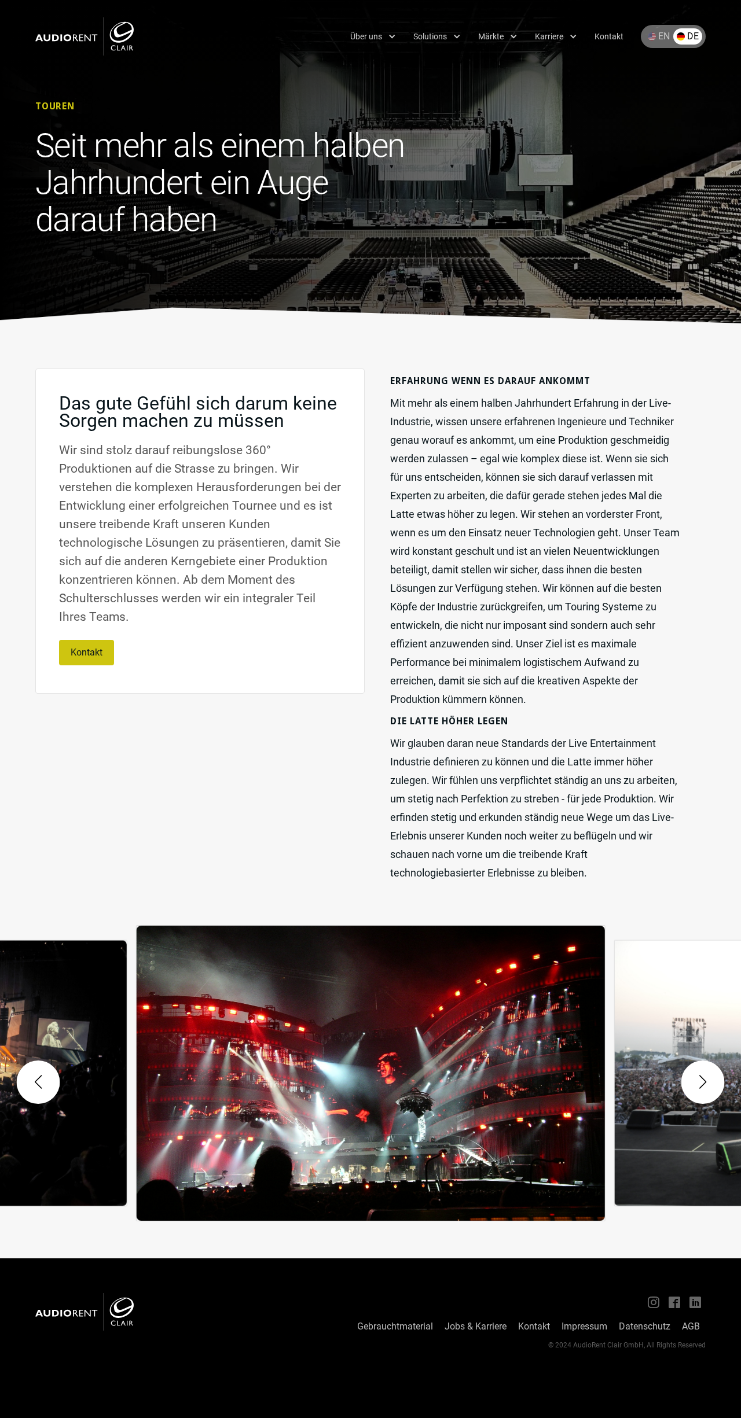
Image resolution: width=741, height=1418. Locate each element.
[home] (84, 36)
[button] (373, 36)
